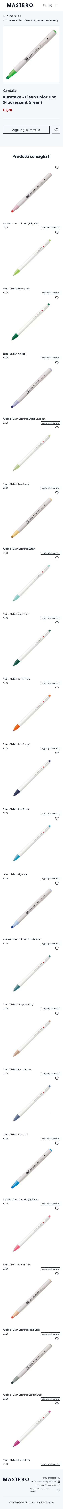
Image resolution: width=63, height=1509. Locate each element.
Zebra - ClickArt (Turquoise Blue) (18, 1004)
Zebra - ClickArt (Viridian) (14, 354)
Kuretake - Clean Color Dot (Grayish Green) (23, 1395)
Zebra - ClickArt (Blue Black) (16, 809)
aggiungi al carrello (50, 227)
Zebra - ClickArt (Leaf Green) (16, 484)
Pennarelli (15, 15)
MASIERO (20, 5)
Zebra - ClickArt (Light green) (16, 289)
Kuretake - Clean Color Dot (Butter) (19, 549)
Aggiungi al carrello (26, 130)
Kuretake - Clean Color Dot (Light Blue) (21, 1199)
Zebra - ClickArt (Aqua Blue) (16, 614)
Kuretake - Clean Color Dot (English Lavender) (24, 419)
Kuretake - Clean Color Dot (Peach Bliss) (21, 1330)
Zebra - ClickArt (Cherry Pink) (16, 1460)
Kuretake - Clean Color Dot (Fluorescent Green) (31, 20)
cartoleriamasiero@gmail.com (43, 1481)
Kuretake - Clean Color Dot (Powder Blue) (22, 939)
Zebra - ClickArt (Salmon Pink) (16, 1265)
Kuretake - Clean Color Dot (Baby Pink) (20, 223)
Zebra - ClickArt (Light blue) (15, 874)
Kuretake (10, 90)
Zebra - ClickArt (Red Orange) (16, 744)
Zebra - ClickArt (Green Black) (16, 679)
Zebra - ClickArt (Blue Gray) (15, 1134)
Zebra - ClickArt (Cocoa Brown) (17, 1069)
